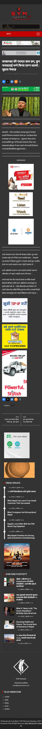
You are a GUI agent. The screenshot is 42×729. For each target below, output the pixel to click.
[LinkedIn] (12, 81)
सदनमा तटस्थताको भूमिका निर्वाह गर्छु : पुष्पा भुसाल (12, 419)
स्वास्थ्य (6, 706)
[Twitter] (8, 81)
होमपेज (8, 34)
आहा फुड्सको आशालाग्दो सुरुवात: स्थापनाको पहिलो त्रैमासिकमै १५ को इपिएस (27, 597)
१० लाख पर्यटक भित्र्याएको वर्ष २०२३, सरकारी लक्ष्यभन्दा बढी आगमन (26, 637)
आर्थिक (6, 700)
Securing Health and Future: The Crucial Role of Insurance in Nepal (26, 624)
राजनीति (12, 405)
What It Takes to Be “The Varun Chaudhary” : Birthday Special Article (26, 610)
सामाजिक (7, 709)
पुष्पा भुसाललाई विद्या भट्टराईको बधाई (28, 419)
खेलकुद (7, 703)
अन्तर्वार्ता (7, 697)
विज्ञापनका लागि (32, 723)
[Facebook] (4, 81)
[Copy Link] (20, 81)
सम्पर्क (26, 723)
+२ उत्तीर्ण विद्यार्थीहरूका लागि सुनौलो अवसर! (21, 491)
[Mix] (16, 81)
